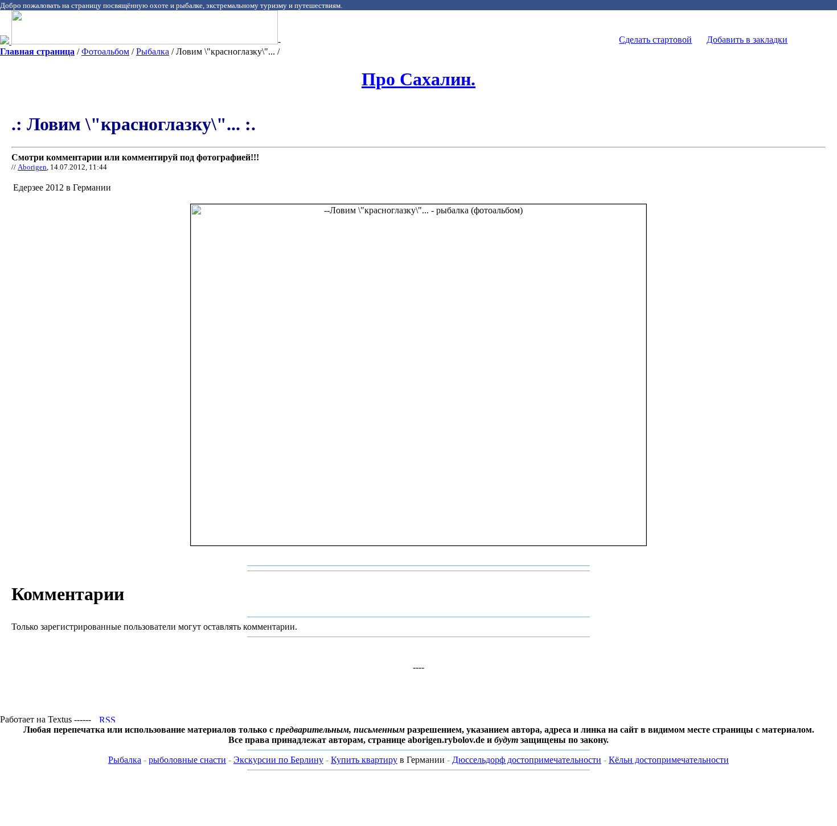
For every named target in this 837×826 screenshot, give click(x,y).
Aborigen (32, 167)
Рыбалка (152, 51)
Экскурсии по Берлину (278, 760)
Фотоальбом (105, 51)
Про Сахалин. (418, 79)
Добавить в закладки (747, 39)
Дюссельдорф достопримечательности (526, 760)
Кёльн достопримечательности (669, 760)
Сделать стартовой (655, 39)
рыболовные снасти (187, 760)
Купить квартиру (364, 760)
